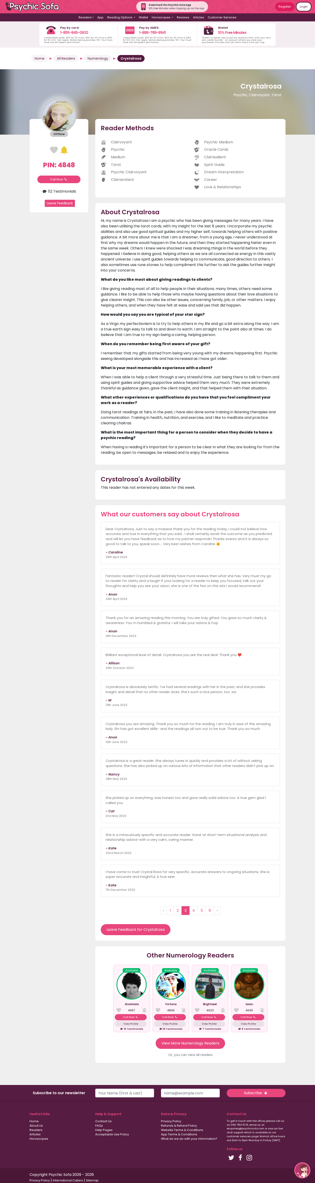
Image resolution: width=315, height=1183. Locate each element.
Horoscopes (39, 1139)
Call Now (57, 179)
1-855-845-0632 (74, 32)
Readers (36, 1130)
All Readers (66, 58)
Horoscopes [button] (161, 17)
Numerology (98, 58)
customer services (239, 1136)
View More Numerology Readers (190, 1043)
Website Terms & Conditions (182, 1130)
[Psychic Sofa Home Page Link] (34, 6)
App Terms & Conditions (179, 1134)
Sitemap (92, 1180)
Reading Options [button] (120, 17)
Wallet (143, 17)
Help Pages (104, 1130)
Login (304, 6)
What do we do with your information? (189, 1139)
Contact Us (103, 1121)
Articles (198, 17)
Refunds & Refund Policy (179, 1126)
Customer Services (222, 17)
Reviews (183, 17)
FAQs (99, 1126)
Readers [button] (85, 17)
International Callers (68, 1180)
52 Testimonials (61, 191)
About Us (36, 1126)
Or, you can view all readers (190, 1055)
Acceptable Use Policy (112, 1134)
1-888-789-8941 (152, 32)
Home (40, 58)
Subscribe (253, 1093)
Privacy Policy (171, 1121)
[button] (302, 1170)
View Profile (130, 1024)
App (100, 17)
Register (285, 6)
